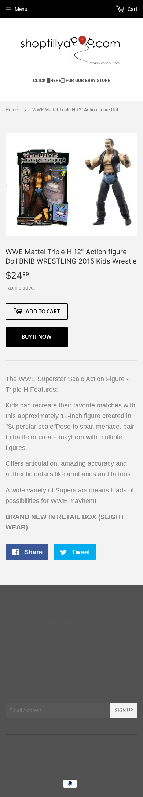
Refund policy (100, 744)
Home (12, 109)
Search (30, 744)
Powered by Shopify (99, 769)
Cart (132, 9)
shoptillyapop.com (53, 769)
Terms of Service (62, 744)
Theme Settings (103, 614)
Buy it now (37, 337)
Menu (21, 9)
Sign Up (124, 710)
